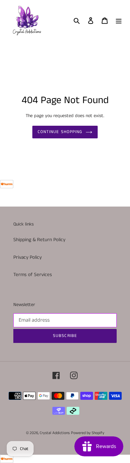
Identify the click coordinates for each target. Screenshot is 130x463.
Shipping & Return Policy (39, 239)
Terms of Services (32, 274)
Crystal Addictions (55, 433)
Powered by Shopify (87, 433)
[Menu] (119, 20)
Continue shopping (60, 132)
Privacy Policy (27, 257)
